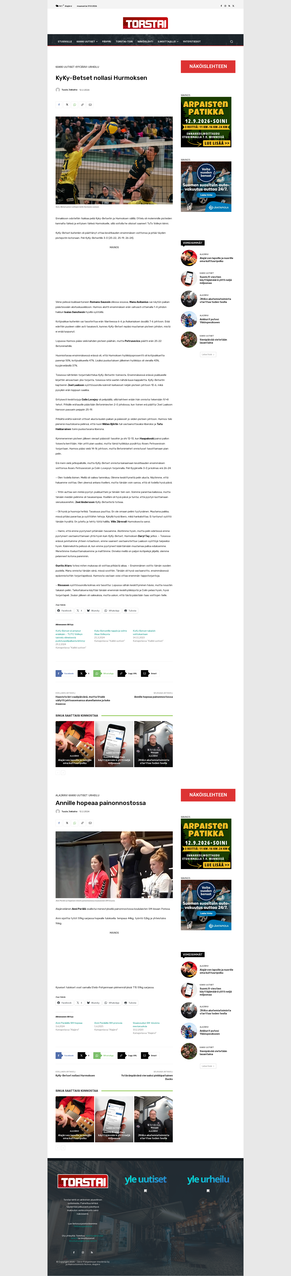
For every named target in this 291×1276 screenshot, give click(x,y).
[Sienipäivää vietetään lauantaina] (189, 339)
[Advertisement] (114, 273)
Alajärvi (74, 756)
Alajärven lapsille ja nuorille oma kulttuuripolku (75, 762)
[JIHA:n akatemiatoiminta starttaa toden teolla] (153, 744)
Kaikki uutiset (65, 67)
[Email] (90, 104)
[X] (233, 6)
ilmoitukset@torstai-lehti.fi (83, 1241)
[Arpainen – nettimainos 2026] (206, 146)
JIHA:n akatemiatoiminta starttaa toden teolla (153, 762)
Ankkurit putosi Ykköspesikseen (210, 321)
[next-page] (63, 773)
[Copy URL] (82, 104)
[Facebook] (221, 6)
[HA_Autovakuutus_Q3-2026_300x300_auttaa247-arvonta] (206, 211)
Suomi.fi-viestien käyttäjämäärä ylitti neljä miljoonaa (114, 760)
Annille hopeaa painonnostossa (153, 696)
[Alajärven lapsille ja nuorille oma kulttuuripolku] (75, 744)
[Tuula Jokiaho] (58, 90)
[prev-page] (58, 773)
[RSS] (229, 6)
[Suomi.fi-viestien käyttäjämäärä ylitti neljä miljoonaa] (114, 744)
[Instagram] (225, 6)
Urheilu (93, 67)
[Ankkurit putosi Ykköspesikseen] (189, 319)
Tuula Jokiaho (69, 90)
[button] (231, 42)
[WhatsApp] (74, 104)
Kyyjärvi (81, 67)
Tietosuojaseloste (83, 1226)
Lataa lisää (207, 354)
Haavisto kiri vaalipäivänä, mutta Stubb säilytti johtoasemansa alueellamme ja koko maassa (83, 700)
